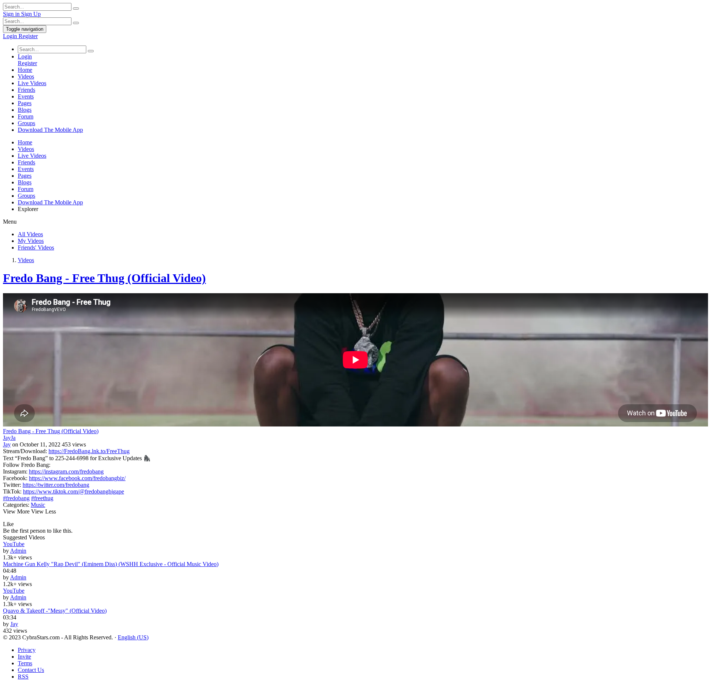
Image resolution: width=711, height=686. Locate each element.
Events (26, 96)
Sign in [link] (12, 14)
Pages (24, 103)
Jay (7, 444)
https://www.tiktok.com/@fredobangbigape (73, 491)
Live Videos (32, 83)
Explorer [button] (28, 209)
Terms (25, 663)
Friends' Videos (36, 247)
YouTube (13, 544)
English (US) (133, 637)
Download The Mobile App (50, 130)
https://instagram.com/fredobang (66, 471)
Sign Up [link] (31, 14)
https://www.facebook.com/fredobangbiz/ (77, 478)
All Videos (30, 234)
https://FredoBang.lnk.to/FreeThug (89, 451)
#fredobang (16, 498)
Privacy (27, 650)
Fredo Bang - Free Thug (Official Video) (104, 278)
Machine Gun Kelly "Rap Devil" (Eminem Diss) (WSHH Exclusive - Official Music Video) (110, 564)
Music (38, 505)
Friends (26, 90)
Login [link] (11, 36)
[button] (8, 524)
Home (25, 70)
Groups (26, 123)
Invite (24, 656)
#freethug (42, 498)
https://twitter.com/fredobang (56, 485)
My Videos (31, 241)
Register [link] (28, 36)
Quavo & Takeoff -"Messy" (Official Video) (55, 611)
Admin (18, 551)
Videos (26, 76)
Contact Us (31, 670)
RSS (23, 676)
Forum (25, 116)
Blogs (24, 110)
